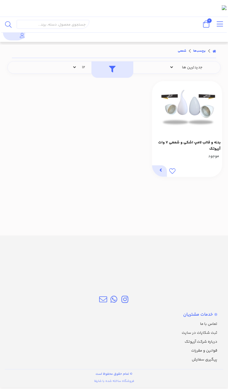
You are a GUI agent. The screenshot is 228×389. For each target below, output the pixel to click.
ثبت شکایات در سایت (199, 333)
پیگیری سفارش (204, 360)
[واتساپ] (114, 300)
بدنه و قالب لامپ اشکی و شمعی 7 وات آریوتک (189, 146)
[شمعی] (114, 264)
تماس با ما (208, 324)
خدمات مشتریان (198, 314)
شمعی (182, 51)
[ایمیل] (103, 300)
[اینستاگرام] (125, 300)
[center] (8, 24)
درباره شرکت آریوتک (201, 342)
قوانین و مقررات (204, 351)
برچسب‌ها (199, 51)
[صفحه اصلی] (214, 51)
